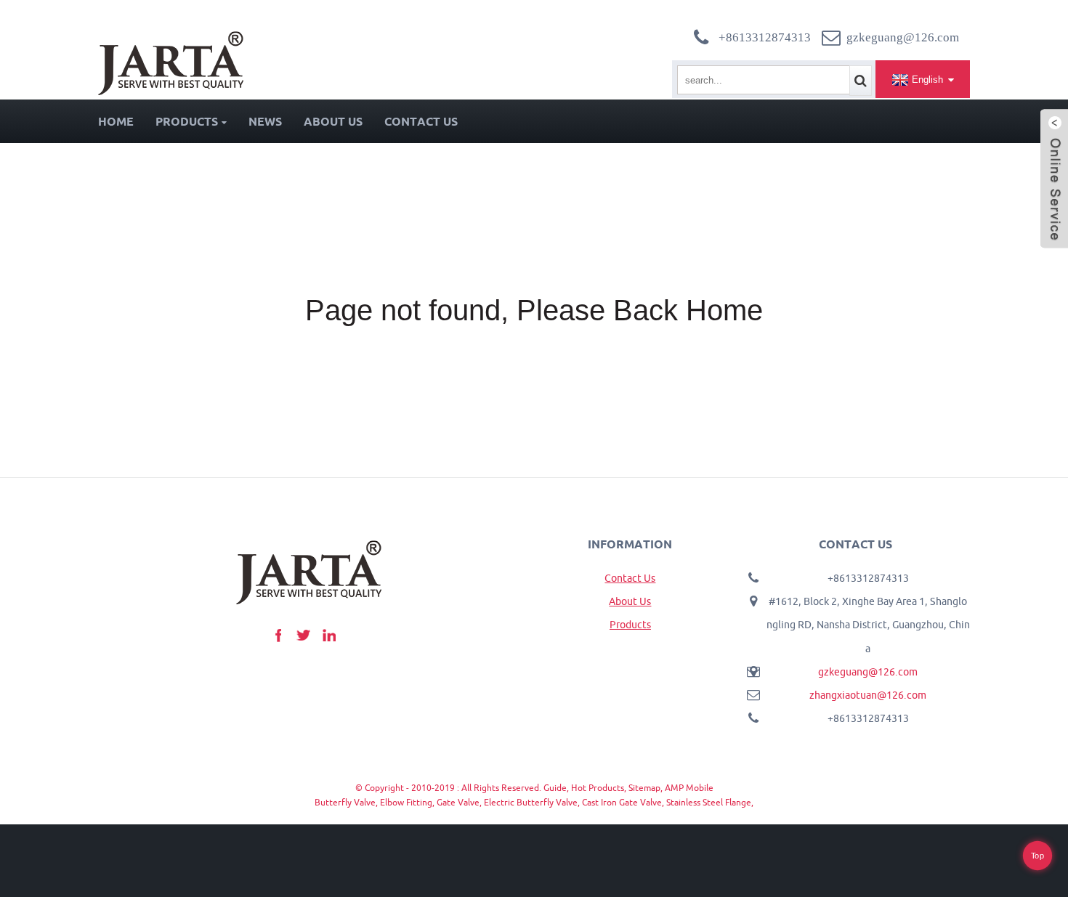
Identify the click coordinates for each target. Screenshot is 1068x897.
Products (186, 121)
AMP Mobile (689, 787)
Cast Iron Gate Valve (622, 802)
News (265, 121)
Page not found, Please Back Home (534, 310)
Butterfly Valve (345, 802)
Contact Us (421, 121)
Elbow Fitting (406, 802)
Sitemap (644, 787)
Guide (555, 787)
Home (116, 121)
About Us (333, 121)
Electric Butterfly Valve (531, 802)
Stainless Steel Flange (708, 802)
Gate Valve (458, 802)
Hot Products (597, 787)
